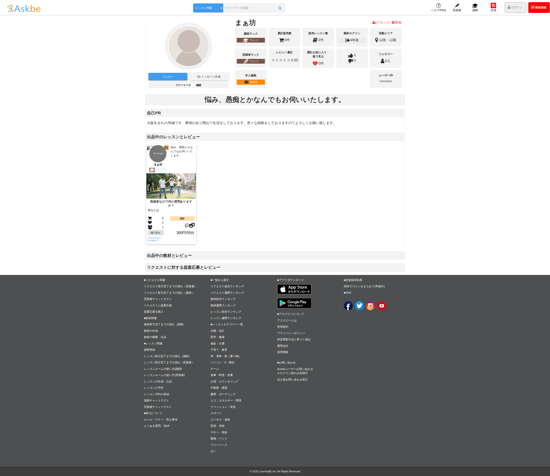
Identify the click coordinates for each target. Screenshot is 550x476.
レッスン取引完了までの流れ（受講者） (169, 362)
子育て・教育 (219, 349)
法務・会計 (218, 330)
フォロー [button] (168, 76)
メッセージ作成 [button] (210, 76)
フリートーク (183, 85)
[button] (280, 8)
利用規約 (282, 326)
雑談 (198, 85)
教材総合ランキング (223, 299)
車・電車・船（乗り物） (226, 356)
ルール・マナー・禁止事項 (160, 419)
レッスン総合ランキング (226, 311)
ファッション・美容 (223, 406)
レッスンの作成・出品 (158, 381)
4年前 (162, 170)
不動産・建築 (219, 387)
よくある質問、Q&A (157, 425)
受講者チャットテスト (158, 299)
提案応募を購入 (153, 311)
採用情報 (282, 352)
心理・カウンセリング (224, 381)
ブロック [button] (383, 22)
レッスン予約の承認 (156, 394)
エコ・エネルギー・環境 (226, 400)
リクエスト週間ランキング (227, 292)
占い (213, 451)
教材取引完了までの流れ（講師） (165, 324)
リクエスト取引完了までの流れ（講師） (169, 292)
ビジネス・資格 (220, 419)
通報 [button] (398, 22)
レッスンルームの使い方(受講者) (164, 375)
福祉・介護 (218, 343)
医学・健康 (218, 337)
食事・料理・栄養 (222, 375)
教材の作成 (151, 330)
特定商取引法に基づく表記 (294, 339)
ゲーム (215, 368)
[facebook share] (348, 305)
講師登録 (149, 349)
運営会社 (282, 345)
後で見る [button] (155, 232)
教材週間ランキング (223, 305)
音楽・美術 (218, 425)
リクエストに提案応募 (158, 305)
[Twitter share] (359, 305)
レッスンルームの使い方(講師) (163, 368)
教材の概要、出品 (155, 337)
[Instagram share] (370, 305)
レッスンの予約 (153, 387)
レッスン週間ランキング (226, 318)
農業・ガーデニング (223, 394)
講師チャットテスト (156, 400)
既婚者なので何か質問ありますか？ (171, 203)
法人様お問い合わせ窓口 (292, 379)
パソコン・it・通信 (222, 362)
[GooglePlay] (294, 303)
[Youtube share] (381, 305)
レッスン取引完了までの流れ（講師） (167, 356)
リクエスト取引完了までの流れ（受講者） (170, 286)
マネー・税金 (219, 432)
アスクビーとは (287, 320)
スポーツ (216, 413)
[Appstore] (294, 289)
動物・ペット (219, 438)
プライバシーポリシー (291, 333)
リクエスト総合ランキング (227, 286)
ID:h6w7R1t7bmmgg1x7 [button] (154, 239)
